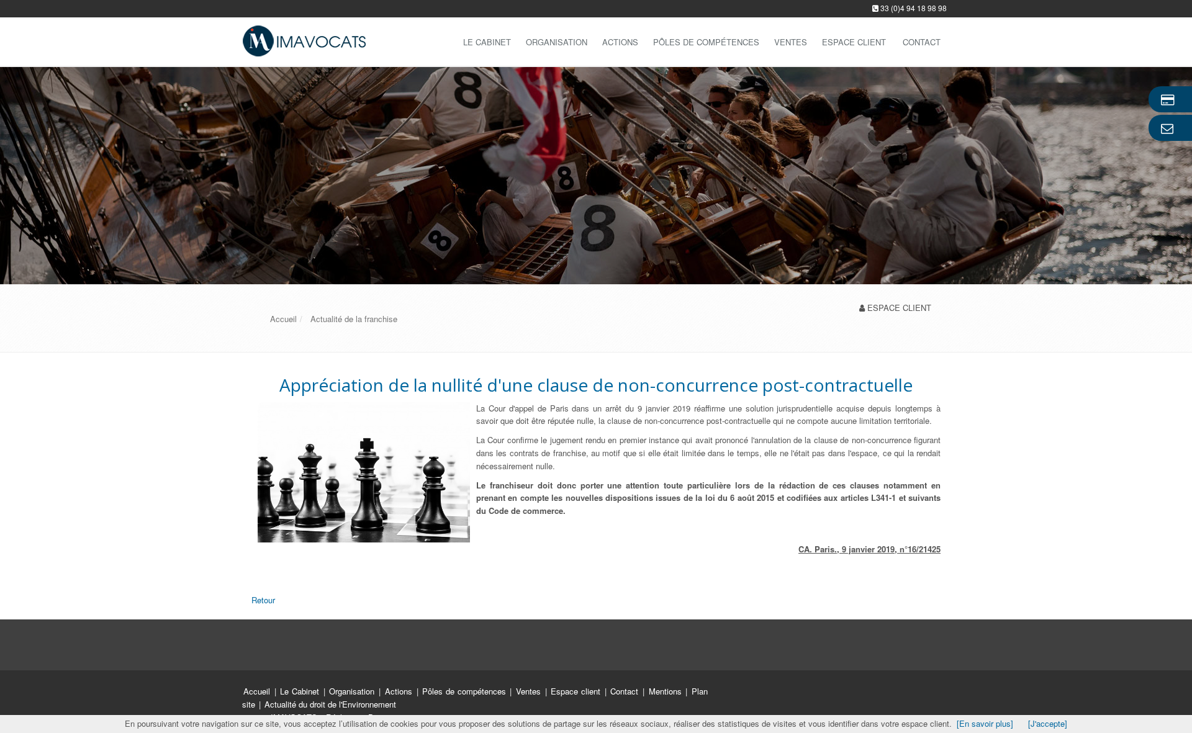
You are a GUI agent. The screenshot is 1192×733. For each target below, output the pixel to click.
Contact (625, 691)
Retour (263, 600)
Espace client (577, 691)
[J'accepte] (1047, 723)
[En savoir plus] (985, 723)
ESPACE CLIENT (899, 307)
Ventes (790, 42)
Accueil (256, 691)
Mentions (667, 691)
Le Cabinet (487, 42)
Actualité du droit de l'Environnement (330, 704)
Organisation (556, 42)
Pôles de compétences (706, 42)
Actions (620, 42)
